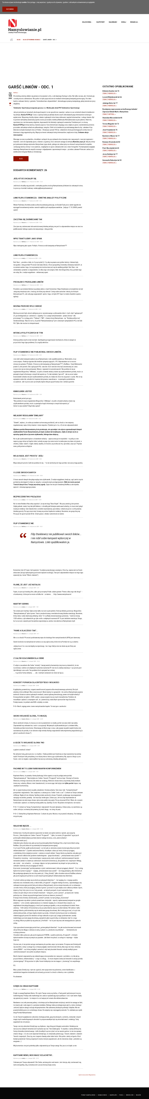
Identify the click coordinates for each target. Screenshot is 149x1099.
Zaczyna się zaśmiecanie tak (27, 219)
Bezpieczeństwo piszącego (27, 497)
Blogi (18, 39)
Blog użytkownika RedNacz (31, 39)
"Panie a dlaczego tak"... (25, 630)
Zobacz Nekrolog (109, 93)
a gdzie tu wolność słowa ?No (28, 743)
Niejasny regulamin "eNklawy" (28, 415)
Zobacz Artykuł (108, 114)
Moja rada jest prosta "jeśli (28, 456)
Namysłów (113, 1095)
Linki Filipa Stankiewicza (25, 255)
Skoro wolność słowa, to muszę (30, 716)
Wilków (138, 1095)
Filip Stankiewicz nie (23, 523)
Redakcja (134, 22)
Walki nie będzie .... (22, 826)
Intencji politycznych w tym (28, 333)
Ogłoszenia (86, 22)
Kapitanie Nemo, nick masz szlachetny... (33, 1055)
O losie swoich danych (24, 472)
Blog (21, 159)
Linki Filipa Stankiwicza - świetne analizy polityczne (39, 198)
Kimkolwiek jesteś (22, 391)
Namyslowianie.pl (24, 29)
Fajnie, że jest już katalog (26, 585)
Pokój (121, 1095)
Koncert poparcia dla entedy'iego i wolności (36, 682)
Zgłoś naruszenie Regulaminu (86, 1075)
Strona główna (11, 40)
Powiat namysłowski (88, 1095)
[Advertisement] (74, 60)
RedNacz (15, 92)
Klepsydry (101, 22)
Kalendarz (113, 22)
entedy (23, 258)
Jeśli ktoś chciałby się (24, 179)
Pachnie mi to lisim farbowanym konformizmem (37, 768)
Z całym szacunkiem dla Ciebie (28, 658)
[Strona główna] (12, 23)
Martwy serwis (21, 604)
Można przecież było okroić (27, 306)
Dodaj (123, 22)
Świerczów (129, 1095)
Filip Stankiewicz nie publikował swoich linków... (37, 352)
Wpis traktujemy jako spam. (27, 238)
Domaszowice (102, 1095)
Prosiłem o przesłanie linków (28, 282)
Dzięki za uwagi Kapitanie (25, 986)
